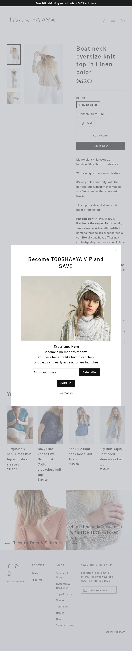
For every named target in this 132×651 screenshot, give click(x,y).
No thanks (66, 393)
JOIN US (66, 383)
